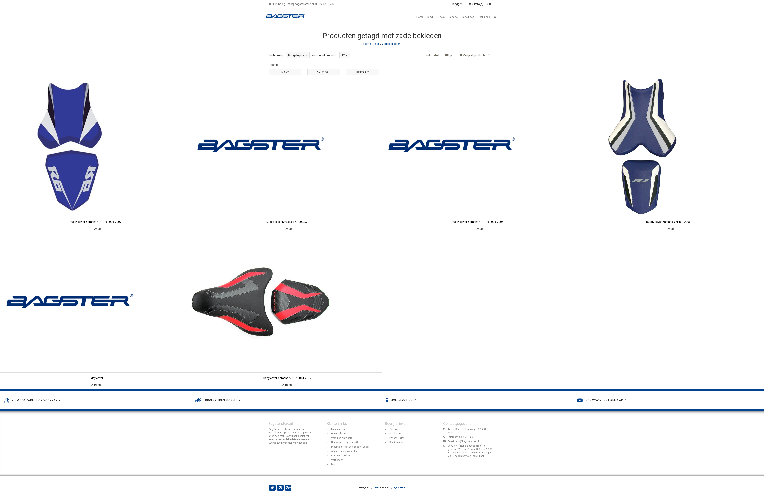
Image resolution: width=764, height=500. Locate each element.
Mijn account (338, 429)
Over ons (394, 429)
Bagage (453, 16)
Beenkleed (484, 16)
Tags (376, 43)
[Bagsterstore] (287, 13)
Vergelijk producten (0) (476, 55)
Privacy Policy (396, 438)
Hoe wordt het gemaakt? (344, 442)
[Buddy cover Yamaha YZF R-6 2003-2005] (477, 155)
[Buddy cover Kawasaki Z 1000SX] (286, 155)
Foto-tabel (432, 55)
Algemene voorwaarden (344, 451)
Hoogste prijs (296, 55)
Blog (430, 16)
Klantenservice (397, 442)
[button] (495, 17)
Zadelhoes (468, 16)
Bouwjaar (361, 71)
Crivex (376, 487)
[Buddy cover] (95, 311)
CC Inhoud (323, 71)
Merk (284, 71)
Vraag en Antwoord (341, 438)
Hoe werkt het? (339, 433)
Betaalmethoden (340, 455)
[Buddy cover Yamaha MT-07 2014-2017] (286, 311)
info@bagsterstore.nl (467, 441)
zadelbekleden (391, 43)
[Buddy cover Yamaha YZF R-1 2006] (668, 155)
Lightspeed (399, 487)
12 (343, 55)
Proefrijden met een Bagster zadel (350, 446)
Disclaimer (395, 433)
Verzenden (337, 460)
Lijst (450, 55)
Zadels (441, 16)
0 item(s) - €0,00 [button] (481, 4)
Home (419, 16)
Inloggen (457, 4)
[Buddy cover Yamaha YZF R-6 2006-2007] (95, 155)
